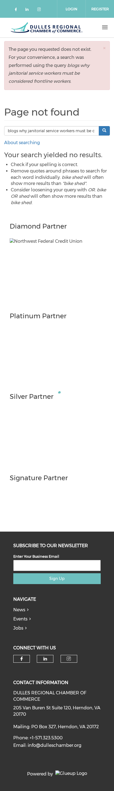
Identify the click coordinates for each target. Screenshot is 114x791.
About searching (22, 142)
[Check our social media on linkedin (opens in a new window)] (28, 10)
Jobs (18, 628)
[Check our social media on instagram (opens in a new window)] (40, 10)
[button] (104, 48)
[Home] (46, 27)
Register (100, 9)
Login (71, 9)
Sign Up (56, 578)
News (19, 609)
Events (20, 619)
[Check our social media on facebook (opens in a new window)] (17, 10)
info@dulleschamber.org (54, 745)
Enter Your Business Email (36, 556)
